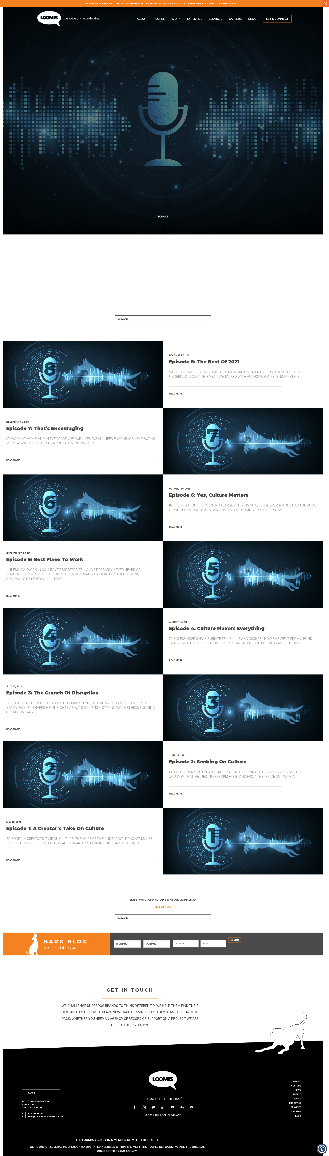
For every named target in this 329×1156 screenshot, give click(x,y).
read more (176, 393)
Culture (296, 1086)
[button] (322, 1149)
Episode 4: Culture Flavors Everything (217, 628)
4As (182, 1107)
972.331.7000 (35, 1113)
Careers (235, 19)
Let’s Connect (277, 19)
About (142, 19)
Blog (252, 19)
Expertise (194, 19)
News (298, 1090)
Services (215, 19)
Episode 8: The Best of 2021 (204, 362)
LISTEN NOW (163, 906)
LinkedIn (163, 1107)
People (159, 19)
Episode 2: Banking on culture (208, 762)
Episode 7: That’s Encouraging (45, 428)
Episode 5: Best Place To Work (44, 559)
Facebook (134, 1107)
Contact (191, 1107)
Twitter (153, 1107)
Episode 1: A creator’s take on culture (55, 828)
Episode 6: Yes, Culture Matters (208, 495)
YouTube (172, 1107)
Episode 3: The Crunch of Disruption (52, 693)
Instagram (144, 1107)
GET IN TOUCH (130, 990)
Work (175, 19)
